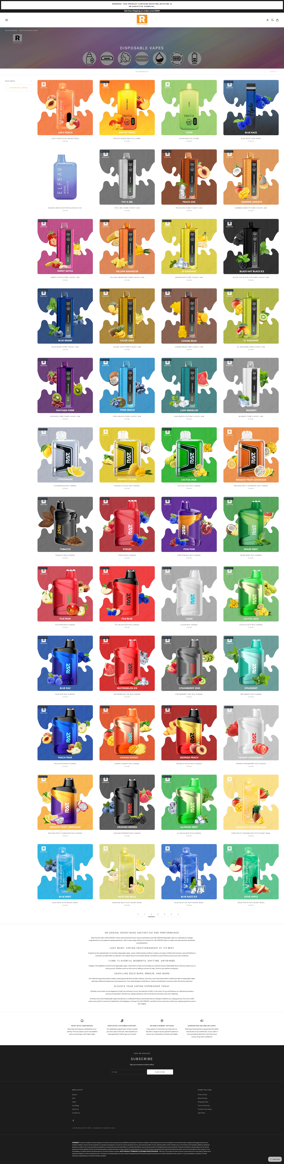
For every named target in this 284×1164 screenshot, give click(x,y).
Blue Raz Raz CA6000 (65, 694)
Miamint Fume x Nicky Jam (251, 416)
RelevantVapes (11, 30)
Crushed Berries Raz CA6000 (127, 833)
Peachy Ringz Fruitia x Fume (127, 138)
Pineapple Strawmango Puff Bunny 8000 (251, 833)
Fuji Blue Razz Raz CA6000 (127, 625)
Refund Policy (202, 1098)
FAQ (73, 1098)
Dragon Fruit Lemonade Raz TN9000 (251, 486)
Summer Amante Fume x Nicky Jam (251, 208)
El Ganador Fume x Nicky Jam (251, 347)
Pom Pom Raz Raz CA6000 (189, 555)
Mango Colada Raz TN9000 (127, 486)
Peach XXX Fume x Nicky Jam (189, 208)
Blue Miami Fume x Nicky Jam (65, 347)
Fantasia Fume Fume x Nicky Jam (65, 416)
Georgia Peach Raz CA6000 (189, 763)
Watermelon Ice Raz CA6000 (127, 694)
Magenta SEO (109, 1128)
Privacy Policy (202, 1095)
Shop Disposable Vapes (28, 30)
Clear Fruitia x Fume (189, 138)
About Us (75, 1109)
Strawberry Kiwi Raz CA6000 (189, 694)
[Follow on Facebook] (73, 1120)
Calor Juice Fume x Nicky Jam (127, 347)
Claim (74, 1102)
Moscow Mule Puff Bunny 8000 (127, 902)
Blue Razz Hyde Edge (251, 138)
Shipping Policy (203, 1102)
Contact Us (76, 1113)
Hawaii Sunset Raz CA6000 (127, 763)
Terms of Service (204, 1106)
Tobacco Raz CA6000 (65, 555)
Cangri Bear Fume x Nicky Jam (189, 347)
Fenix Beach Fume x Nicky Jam (127, 416)
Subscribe (160, 1072)
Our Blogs (75, 1106)
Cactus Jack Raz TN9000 (189, 486)
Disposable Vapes (19, 88)
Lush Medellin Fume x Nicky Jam (189, 416)
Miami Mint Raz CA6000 (251, 555)
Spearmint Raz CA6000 (251, 694)
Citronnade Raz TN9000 (65, 486)
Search (74, 1095)
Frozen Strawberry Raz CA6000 (251, 763)
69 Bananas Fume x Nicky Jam (189, 277)
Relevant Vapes (85, 1128)
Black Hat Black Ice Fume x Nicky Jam (251, 277)
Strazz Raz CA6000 (127, 555)
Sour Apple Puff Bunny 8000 (251, 902)
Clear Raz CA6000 (189, 625)
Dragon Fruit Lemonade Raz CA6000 (65, 833)
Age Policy (201, 1113)
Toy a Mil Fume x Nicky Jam (127, 208)
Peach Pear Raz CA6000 (65, 763)
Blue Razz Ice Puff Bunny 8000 (189, 902)
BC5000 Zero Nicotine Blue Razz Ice (65, 208)
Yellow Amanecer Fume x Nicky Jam (127, 277)
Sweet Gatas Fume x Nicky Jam (65, 277)
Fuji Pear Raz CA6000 (65, 625)
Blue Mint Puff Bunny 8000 (65, 902)
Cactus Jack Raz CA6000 (251, 625)
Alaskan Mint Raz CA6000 (189, 833)
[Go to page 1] (138, 914)
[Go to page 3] (178, 914)
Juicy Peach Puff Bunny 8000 (65, 138)
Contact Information (205, 1109)
